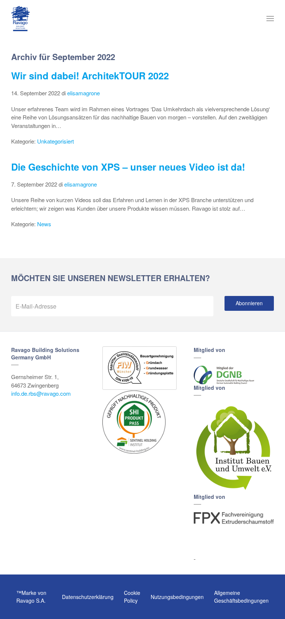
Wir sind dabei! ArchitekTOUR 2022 (90, 75)
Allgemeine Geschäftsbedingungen (241, 596)
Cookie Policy (132, 596)
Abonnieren (249, 303)
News (44, 224)
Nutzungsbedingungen (177, 596)
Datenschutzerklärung (88, 596)
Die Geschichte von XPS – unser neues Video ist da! (128, 167)
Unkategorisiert (55, 141)
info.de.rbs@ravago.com (41, 393)
